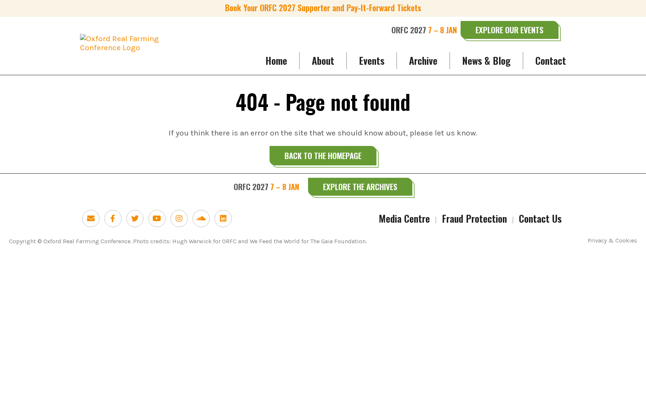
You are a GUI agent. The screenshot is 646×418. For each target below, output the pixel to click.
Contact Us (540, 218)
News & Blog (486, 60)
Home (276, 60)
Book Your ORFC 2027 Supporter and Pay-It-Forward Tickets (323, 7)
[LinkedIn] (223, 218)
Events (371, 60)
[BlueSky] (90, 218)
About (323, 60)
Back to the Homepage (323, 155)
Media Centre (404, 218)
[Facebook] (112, 218)
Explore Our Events (510, 30)
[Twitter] (135, 218)
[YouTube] (157, 218)
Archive (423, 60)
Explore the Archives (360, 186)
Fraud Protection (474, 218)
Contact (550, 60)
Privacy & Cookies (612, 240)
